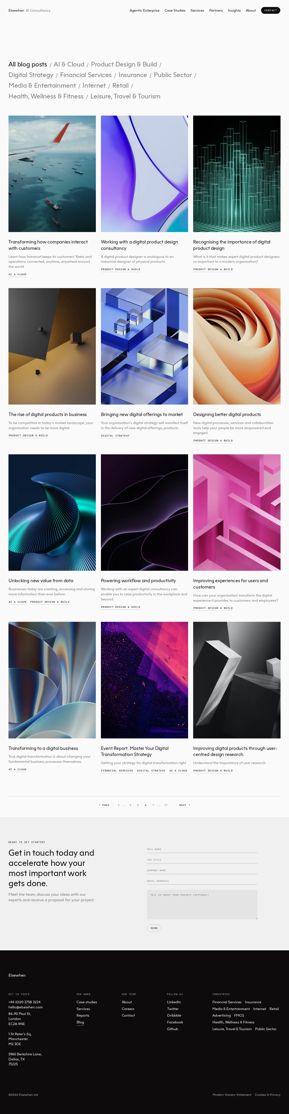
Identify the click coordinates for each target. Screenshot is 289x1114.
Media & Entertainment (42, 85)
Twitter (173, 1008)
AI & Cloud (69, 64)
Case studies (87, 1002)
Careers (128, 1008)
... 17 (162, 805)
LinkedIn (174, 1002)
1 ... (122, 805)
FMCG (239, 1015)
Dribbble (174, 1015)
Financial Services (86, 75)
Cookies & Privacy (268, 1094)
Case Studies (175, 10)
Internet (94, 85)
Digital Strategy (30, 75)
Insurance (132, 75)
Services (197, 10)
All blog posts (27, 64)
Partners (216, 10)
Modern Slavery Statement (232, 1094)
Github (172, 1029)
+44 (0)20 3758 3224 (24, 1002)
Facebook (175, 1022)
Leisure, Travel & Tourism (125, 96)
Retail (120, 85)
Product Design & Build (124, 64)
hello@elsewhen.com (25, 1007)
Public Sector (173, 75)
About (251, 10)
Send (154, 928)
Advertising (221, 1015)
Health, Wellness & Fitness (46, 96)
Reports (83, 1015)
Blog (80, 1022)
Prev (105, 805)
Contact (270, 10)
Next (182, 805)
